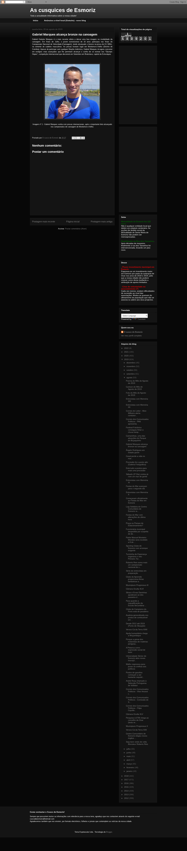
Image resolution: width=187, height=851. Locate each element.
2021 (126, 352)
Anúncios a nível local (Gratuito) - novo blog (65, 20)
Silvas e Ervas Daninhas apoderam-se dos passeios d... (136, 594)
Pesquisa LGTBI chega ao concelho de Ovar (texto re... (137, 720)
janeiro (129, 771)
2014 (126, 791)
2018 (126, 776)
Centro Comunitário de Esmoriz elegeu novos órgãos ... (136, 736)
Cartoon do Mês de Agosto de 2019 (134, 388)
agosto (129, 377)
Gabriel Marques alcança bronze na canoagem (137, 445)
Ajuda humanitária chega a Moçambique (137, 634)
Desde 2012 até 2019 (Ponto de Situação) (135, 624)
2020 (126, 356)
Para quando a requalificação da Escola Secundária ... (136, 603)
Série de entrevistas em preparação (136, 572)
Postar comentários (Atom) (76, 229)
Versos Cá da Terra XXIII (136, 629)
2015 (126, 787)
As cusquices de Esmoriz (63, 10)
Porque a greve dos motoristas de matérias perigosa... (137, 641)
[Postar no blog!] (75, 138)
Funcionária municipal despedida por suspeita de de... (137, 531)
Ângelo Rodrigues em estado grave (135, 451)
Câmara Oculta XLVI (135, 589)
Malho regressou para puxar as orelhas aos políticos (136, 666)
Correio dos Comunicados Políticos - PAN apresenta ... (137, 421)
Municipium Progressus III (137, 585)
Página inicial (73, 221)
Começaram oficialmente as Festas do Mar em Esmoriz (137, 500)
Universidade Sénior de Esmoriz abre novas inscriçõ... (136, 658)
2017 (126, 780)
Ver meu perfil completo (131, 336)
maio (128, 756)
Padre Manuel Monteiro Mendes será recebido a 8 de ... (136, 539)
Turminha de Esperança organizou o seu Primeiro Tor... (136, 556)
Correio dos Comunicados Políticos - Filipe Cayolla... (137, 708)
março (129, 764)
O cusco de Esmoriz (133, 332)
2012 (126, 798)
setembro (130, 374)
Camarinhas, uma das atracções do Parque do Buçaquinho (136, 438)
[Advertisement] (138, 64)
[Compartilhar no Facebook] (81, 138)
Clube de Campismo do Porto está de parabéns (137, 610)
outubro (130, 370)
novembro (131, 366)
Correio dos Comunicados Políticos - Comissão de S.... (137, 699)
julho (128, 749)
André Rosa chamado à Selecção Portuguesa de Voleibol (136, 683)
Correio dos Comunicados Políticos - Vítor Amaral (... (137, 691)
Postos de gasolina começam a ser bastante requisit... (135, 674)
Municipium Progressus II (137, 726)
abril (128, 760)
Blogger (109, 832)
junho (129, 753)
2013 (126, 794)
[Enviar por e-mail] (73, 138)
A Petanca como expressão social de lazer (135, 650)
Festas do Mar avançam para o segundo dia (136, 487)
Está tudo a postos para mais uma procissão (136, 469)
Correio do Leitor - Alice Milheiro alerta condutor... (136, 413)
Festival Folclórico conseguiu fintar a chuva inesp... (134, 429)
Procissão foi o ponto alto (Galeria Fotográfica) (137, 463)
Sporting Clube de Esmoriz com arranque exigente (137, 548)
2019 (126, 359)
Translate (141, 319)
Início (35, 20)
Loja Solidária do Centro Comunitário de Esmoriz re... (136, 509)
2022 (126, 348)
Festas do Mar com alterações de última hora (136, 517)
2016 (126, 783)
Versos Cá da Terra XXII (136, 730)
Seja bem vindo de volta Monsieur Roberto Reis (137, 743)
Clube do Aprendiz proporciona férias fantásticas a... (135, 579)
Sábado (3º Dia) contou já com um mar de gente (137, 475)
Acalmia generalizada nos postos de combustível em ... (137, 617)
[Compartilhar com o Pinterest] (83, 138)
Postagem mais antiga (101, 221)
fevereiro (130, 767)
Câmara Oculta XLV (134, 714)
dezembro (131, 363)
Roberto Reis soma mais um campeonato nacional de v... (136, 564)
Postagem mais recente (43, 221)
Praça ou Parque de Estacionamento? (134, 524)
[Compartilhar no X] (78, 138)
